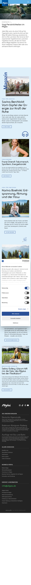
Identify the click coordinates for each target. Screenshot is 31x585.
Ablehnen (15, 323)
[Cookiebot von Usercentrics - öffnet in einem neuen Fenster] (22, 261)
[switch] (27, 293)
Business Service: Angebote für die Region (12, 474)
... (11, 22)
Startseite (5, 22)
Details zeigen (22, 309)
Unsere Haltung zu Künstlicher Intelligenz (12, 501)
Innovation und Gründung (8, 476)
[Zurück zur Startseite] (15, 3)
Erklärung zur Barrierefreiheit (9, 498)
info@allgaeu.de (9, 486)
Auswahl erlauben (15, 318)
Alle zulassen (15, 313)
